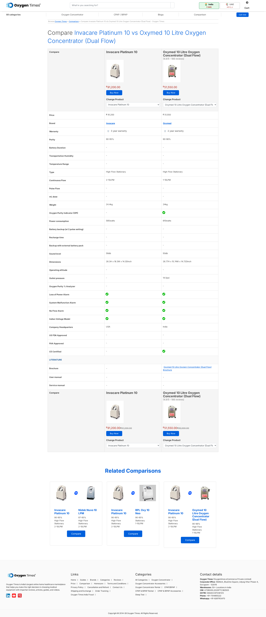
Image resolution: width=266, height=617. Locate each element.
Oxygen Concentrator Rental (147, 587)
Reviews (117, 580)
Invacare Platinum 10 (61, 512)
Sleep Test (139, 594)
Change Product (115, 99)
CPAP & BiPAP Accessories (169, 591)
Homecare (98, 583)
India (209, 5)
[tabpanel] (76, 513)
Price (73, 583)
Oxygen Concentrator (72, 14)
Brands (93, 580)
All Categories (141, 580)
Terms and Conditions (116, 583)
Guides (83, 580)
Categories (105, 580)
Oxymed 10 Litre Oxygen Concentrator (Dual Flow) (200, 515)
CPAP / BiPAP (120, 14)
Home (73, 580)
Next (221, 516)
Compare (76, 533)
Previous (44, 516)
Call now (242, 15)
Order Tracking (101, 591)
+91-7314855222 (214, 596)
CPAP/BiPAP (169, 587)
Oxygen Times (61, 21)
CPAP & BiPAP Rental (144, 591)
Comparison (200, 14)
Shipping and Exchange (81, 591)
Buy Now (114, 92)
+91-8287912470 (217, 598)
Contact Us (117, 587)
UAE (230, 5)
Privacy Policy (77, 587)
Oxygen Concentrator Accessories (150, 583)
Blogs (160, 14)
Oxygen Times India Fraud (82, 594)
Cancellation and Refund (98, 587)
